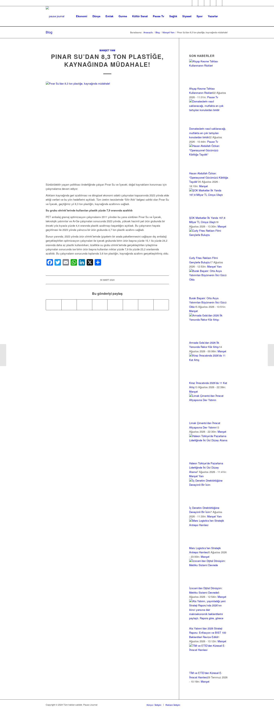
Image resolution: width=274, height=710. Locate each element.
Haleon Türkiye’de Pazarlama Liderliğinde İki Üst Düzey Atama (206, 467)
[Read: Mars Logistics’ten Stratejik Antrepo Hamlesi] (208, 525)
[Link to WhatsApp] (219, 3)
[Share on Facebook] (53, 305)
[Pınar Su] (107, 129)
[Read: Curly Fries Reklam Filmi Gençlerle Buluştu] (208, 235)
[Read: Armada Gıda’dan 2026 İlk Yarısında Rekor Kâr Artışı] (208, 319)
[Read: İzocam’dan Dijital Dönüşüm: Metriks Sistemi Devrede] (208, 565)
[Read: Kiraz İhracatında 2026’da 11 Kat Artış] (208, 360)
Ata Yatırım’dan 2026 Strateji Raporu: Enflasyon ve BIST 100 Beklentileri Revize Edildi (207, 632)
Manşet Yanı (107, 50)
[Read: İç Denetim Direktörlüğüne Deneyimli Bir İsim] (208, 485)
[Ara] (224, 16)
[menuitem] (81, 16)
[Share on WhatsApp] (84, 305)
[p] (55, 16)
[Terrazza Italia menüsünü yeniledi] (271, 355)
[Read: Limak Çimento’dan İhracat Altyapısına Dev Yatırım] (208, 400)
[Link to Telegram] (225, 3)
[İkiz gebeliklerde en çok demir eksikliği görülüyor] (3, 355)
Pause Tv (212, 97)
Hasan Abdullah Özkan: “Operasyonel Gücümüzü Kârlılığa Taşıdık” (208, 177)
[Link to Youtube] (213, 3)
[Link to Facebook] (189, 3)
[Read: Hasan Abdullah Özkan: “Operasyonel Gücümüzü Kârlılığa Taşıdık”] (208, 154)
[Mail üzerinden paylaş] (130, 305)
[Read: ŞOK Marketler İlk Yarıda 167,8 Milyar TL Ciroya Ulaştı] (208, 195)
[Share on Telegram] (115, 305)
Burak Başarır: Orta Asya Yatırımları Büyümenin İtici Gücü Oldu (207, 302)
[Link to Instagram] (201, 3)
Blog (49, 32)
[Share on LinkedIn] (100, 305)
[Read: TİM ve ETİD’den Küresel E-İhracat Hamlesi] (208, 650)
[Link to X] (195, 3)
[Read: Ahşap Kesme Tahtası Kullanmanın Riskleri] (208, 65)
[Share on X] (69, 305)
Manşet (203, 186)
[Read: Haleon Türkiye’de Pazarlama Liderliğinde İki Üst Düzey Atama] (208, 440)
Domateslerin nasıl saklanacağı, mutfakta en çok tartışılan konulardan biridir (207, 133)
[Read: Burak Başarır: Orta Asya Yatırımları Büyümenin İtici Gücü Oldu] (208, 279)
